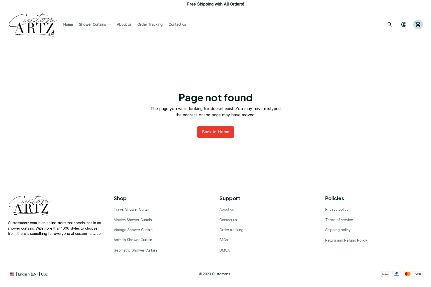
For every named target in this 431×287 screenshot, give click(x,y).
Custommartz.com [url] (22, 223)
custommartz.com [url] (89, 233)
